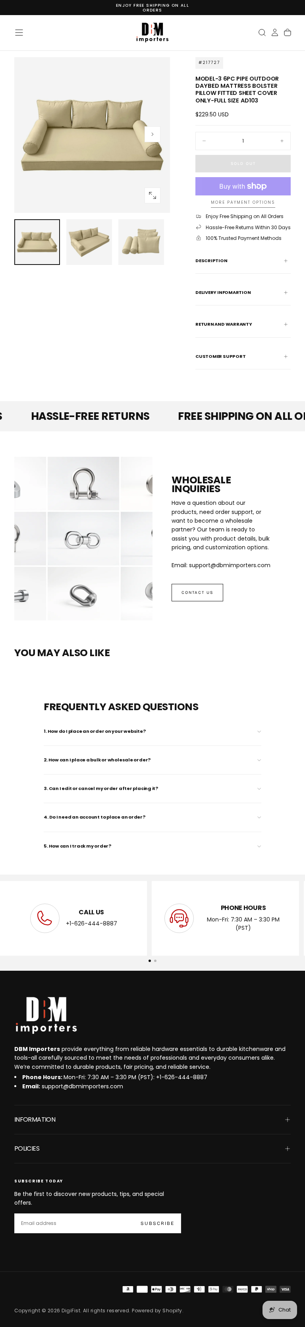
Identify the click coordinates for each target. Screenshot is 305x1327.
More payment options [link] (243, 202)
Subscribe (157, 1223)
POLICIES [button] (26, 1148)
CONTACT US (197, 592)
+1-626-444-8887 (91, 924)
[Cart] (287, 32)
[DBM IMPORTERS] (46, 1015)
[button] (19, 32)
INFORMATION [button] (34, 1119)
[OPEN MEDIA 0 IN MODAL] (152, 195)
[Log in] (275, 32)
